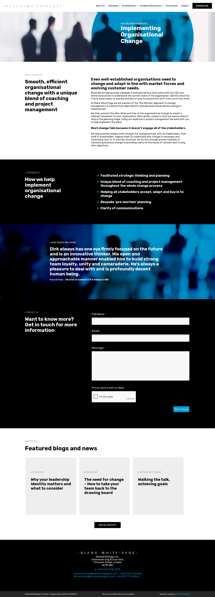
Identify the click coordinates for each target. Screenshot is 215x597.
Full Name (99, 314)
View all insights (107, 525)
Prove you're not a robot (108, 387)
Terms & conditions (110, 594)
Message (98, 347)
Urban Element (183, 594)
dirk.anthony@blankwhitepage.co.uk (94, 576)
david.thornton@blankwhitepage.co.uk (95, 573)
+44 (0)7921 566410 (130, 573)
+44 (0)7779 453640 (128, 576)
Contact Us (202, 6)
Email (96, 331)
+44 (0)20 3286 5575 (108, 569)
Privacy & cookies (126, 594)
